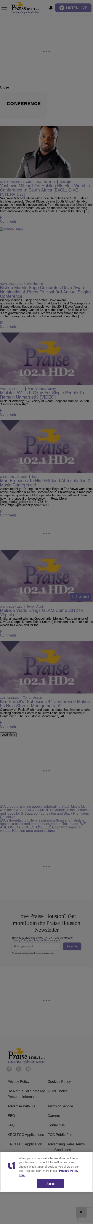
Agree (50, 1183)
